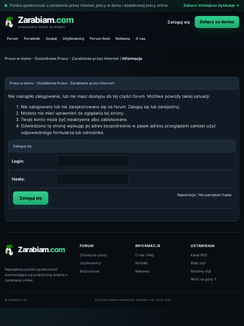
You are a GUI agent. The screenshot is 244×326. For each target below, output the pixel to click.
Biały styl (198, 263)
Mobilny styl (201, 271)
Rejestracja (186, 195)
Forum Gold (100, 38)
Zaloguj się (178, 22)
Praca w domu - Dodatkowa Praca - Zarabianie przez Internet (62, 58)
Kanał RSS (199, 255)
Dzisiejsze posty (93, 255)
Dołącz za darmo (217, 21)
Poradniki (32, 38)
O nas (141, 38)
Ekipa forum (90, 271)
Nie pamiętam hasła (215, 195)
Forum (12, 38)
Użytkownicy (73, 38)
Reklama (123, 38)
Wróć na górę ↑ (204, 279)
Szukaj (51, 38)
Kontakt (141, 263)
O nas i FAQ (144, 255)
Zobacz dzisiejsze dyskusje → (211, 5)
